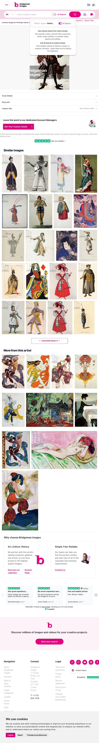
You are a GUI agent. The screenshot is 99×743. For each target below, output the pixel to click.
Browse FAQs (28, 571)
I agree (10, 735)
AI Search (61, 14)
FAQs (6, 707)
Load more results (49, 341)
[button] (18, 127)
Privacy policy (58, 675)
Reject (20, 735)
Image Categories (9, 691)
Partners (7, 676)
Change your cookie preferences (60, 697)
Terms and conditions (60, 668)
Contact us (60, 570)
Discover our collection (14, 571)
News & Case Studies (7, 683)
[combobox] (48, 14)
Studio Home (7, 702)
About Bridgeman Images (8, 670)
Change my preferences (37, 735)
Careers (7, 697)
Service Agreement (60, 682)
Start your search (49, 641)
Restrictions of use (60, 688)
